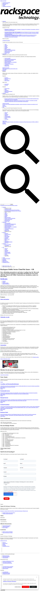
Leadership (6, 114)
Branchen (4, 70)
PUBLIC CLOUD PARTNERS (10, 50)
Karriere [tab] (9, 448)
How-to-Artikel (5, 527)
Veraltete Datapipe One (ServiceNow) (8, 512)
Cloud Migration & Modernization (10, 59)
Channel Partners (7, 116)
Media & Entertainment (8, 91)
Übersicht (4, 281)
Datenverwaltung (5, 568)
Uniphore (6, 47)
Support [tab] (5, 448)
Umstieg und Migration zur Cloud (8, 561)
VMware (6, 45)
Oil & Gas (6, 79)
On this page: (4, 279)
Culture (6, 113)
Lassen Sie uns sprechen (4, 374)
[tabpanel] (20, 476)
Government (7, 84)
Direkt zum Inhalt (3, 0)
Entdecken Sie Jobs (3, 540)
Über (3, 107)
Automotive (6, 90)
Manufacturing (7, 88)
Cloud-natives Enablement (6, 562)
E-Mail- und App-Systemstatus (7, 531)
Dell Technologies (8, 49)
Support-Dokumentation (6, 525)
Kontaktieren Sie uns (4, 205)
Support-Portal (4, 543)
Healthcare (6, 77)
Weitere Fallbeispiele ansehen (5, 358)
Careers (6, 118)
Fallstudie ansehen (36, 357)
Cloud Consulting (7, 58)
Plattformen (4, 53)
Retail (6, 89)
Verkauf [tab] (2, 448)
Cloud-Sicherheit (5, 557)
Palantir (6, 46)
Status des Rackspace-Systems (7, 532)
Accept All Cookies (25, 586)
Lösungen (4, 21)
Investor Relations (8, 117)
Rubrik (6, 48)
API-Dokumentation (5, 526)
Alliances (6, 115)
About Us (6, 112)
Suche (12, 204)
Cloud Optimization (8, 61)
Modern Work (7, 65)
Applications (7, 64)
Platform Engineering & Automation (11, 62)
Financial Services (8, 78)
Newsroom (6, 119)
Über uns (4, 542)
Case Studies (21, 101)
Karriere (3, 544)
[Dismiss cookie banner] (36, 577)
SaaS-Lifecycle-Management (7, 567)
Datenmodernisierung (6, 556)
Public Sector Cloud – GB (6, 265)
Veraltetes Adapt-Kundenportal (7, 513)
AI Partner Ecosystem (6, 40)
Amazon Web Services (8, 51)
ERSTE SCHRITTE (5, 283)
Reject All (33, 586)
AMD (6, 44)
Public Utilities (7, 80)
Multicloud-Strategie (5, 555)
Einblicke (4, 93)
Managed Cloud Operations (9, 60)
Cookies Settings (18, 586)
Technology (6, 92)
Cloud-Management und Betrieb (7, 566)
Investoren (4, 545)
